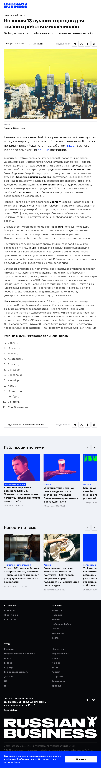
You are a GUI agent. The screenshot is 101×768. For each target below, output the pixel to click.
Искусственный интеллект (19, 654)
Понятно (81, 759)
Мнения (56, 619)
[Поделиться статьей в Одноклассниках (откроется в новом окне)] (87, 44)
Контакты (10, 619)
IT (5, 686)
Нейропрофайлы (61, 624)
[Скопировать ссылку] (94, 44)
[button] (94, 5)
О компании (11, 615)
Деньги (56, 658)
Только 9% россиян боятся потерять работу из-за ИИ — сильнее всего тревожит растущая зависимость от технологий (21, 575)
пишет (71, 145)
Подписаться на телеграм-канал (25, 425)
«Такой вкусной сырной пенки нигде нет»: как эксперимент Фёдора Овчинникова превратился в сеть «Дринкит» (61, 495)
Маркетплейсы (60, 654)
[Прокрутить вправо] (94, 447)
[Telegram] (87, 700)
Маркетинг (58, 649)
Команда (9, 610)
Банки (7, 658)
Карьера (9, 667)
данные (43, 149)
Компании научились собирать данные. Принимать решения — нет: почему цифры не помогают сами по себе (22, 494)
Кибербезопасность (16, 672)
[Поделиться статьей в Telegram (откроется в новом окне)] (74, 44)
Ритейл (56, 667)
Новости (57, 610)
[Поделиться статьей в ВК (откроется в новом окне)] (81, 44)
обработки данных (26, 759)
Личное (56, 663)
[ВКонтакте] (94, 700)
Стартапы (57, 677)
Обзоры (56, 629)
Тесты (55, 638)
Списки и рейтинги (14, 15)
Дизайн (8, 677)
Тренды (56, 686)
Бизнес (8, 663)
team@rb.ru (10, 710)
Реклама (9, 649)
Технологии (58, 681)
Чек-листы (58, 633)
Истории (57, 615)
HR (5, 681)
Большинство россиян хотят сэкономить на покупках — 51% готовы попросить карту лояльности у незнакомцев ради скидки (61, 576)
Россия (56, 672)
